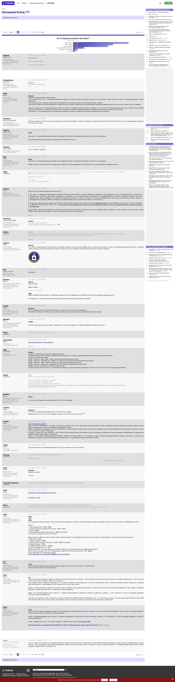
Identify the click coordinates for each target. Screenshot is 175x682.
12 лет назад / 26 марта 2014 (36, 421)
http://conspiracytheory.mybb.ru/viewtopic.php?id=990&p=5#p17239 (45, 455)
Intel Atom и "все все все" (155, 38)
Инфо (141, 55)
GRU (31, 215)
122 (78, 40)
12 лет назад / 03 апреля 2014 (37, 574)
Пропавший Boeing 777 (16, 12)
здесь (16, 17)
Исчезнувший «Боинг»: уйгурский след (40, 342)
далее (42, 32)
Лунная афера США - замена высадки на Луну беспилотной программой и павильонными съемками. (161, 23)
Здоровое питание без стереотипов (158, 45)
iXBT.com (35, 677)
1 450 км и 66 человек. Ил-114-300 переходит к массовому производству (160, 158)
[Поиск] (160, 3)
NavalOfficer (72, 40)
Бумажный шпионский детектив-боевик (159, 61)
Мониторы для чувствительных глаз (158, 59)
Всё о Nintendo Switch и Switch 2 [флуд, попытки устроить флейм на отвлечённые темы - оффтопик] (160, 31)
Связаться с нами (37, 673)
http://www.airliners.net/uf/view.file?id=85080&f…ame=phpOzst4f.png (49, 554)
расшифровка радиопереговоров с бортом (42, 493)
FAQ (61, 673)
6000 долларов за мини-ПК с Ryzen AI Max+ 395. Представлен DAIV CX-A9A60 (161, 162)
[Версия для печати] (137, 32)
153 (32, 32)
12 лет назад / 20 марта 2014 (36, 156)
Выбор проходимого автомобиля (159, 131)
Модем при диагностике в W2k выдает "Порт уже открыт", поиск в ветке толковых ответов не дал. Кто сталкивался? (160, 270)
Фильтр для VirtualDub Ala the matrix (160, 139)
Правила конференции (49, 673)
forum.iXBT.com (67, 677)
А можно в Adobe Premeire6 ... (156, 263)
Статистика (66, 673)
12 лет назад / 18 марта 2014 (36, 55)
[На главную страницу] (8, 3)
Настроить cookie (50, 675)
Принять (104, 680)
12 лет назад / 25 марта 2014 (134, 375)
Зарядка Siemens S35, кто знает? (157, 258)
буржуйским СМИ (84, 621)
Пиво (150, 36)
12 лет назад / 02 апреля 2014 (37, 514)
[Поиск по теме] (140, 32)
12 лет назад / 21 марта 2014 (36, 188)
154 (35, 32)
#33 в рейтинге (16, 151)
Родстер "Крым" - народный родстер (158, 12)
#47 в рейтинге (17, 283)
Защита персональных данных (64, 675)
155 (39, 32)
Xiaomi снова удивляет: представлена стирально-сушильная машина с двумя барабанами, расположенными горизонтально (161, 186)
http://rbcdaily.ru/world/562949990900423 (39, 181)
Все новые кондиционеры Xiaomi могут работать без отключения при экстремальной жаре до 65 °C (161, 172)
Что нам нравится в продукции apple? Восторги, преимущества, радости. (159, 65)
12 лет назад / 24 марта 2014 (36, 269)
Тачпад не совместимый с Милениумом (159, 273)
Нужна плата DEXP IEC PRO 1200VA (159, 137)
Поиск (57, 673)
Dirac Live (151, 14)
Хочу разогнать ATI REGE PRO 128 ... (158, 252)
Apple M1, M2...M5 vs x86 (155, 40)
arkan (31, 239)
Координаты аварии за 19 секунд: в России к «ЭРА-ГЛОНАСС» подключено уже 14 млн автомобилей (160, 182)
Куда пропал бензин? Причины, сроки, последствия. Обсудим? (159, 27)
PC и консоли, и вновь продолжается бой (159, 19)
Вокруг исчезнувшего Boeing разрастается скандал (41, 332)
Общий (3, 9)
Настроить (113, 680)
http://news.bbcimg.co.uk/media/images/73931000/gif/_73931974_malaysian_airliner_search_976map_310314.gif (68, 625)
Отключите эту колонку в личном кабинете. (158, 280)
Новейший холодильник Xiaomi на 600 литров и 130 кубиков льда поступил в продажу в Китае (161, 177)
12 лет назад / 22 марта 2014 (36, 242)
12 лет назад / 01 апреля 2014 (134, 455)
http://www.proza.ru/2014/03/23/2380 (98, 507)
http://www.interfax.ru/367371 (37, 424)
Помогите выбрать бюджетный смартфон (159, 47)
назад (10, 32)
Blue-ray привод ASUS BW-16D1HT (157, 57)
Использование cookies (39, 675)
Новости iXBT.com (152, 144)
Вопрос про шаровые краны (156, 34)
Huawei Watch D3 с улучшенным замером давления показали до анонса (159, 168)
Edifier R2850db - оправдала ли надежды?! (160, 42)
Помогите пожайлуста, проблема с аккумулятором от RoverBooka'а (158, 260)
